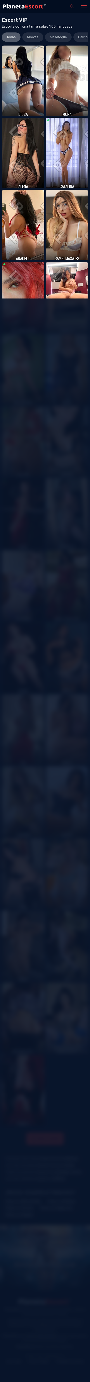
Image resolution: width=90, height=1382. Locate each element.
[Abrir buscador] (72, 6)
